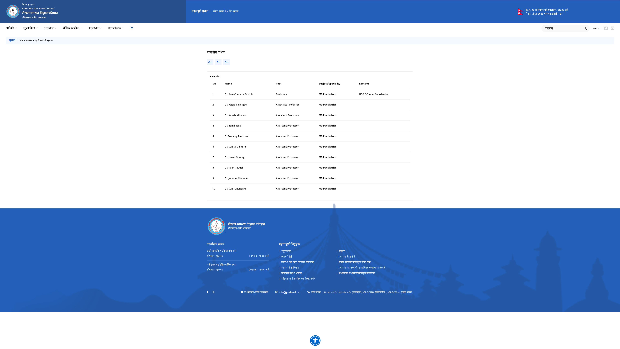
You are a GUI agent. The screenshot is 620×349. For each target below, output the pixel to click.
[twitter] (213, 292)
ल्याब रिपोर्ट (286, 257)
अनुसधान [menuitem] (93, 28)
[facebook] (207, 292)
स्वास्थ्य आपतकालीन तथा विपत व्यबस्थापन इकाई (362, 268)
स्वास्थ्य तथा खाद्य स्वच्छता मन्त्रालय (297, 262)
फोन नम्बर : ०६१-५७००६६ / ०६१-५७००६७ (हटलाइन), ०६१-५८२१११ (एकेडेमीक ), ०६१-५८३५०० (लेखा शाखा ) (362, 292)
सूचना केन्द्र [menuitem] (29, 28)
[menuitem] (131, 27)
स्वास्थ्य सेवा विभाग (290, 268)
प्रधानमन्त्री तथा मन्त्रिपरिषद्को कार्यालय (357, 273)
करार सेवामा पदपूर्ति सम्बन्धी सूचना (36, 40)
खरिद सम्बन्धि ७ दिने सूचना (225, 11)
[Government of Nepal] (13, 11)
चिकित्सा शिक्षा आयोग (291, 273)
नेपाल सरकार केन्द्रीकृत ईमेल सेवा (355, 262)
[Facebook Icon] (606, 28)
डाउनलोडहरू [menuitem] (114, 28)
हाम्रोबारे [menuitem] (10, 28)
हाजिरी (342, 251)
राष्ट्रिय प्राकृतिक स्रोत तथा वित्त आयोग (298, 279)
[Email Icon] (612, 28)
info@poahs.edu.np (289, 292)
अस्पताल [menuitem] (49, 28)
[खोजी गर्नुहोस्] (585, 28)
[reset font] (218, 62)
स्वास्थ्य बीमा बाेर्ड (347, 257)
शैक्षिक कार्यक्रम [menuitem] (71, 28)
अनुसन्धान (286, 251)
